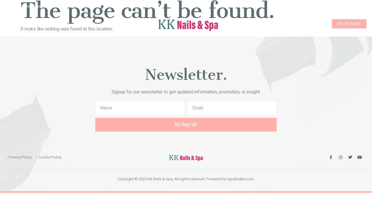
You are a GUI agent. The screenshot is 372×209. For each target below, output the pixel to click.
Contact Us (92, 23)
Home (9, 23)
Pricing (62, 23)
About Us (34, 23)
